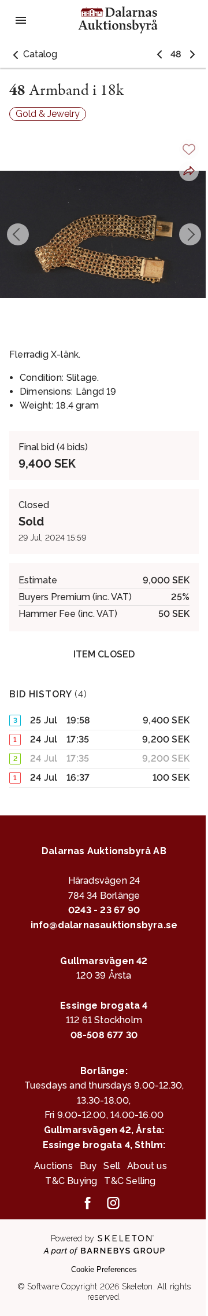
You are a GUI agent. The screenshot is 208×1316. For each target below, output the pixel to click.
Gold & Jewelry (48, 113)
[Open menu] (20, 20)
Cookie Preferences (104, 1269)
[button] (33, 54)
